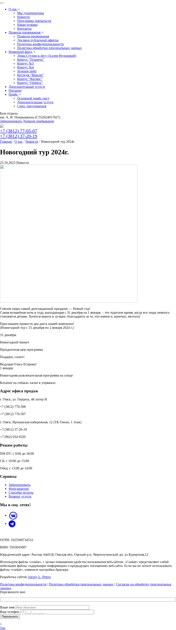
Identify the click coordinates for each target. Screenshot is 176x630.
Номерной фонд (21, 52)
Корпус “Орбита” (30, 83)
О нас (13, 9)
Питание (15, 90)
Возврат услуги (20, 496)
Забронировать (11, 121)
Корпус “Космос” (29, 79)
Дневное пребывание (38, 121)
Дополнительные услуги (27, 86)
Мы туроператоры (30, 13)
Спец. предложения (31, 106)
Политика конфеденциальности (40, 44)
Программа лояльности (34, 21)
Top (2, 628)
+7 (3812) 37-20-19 (18, 136)
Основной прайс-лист (33, 98)
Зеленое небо (26, 71)
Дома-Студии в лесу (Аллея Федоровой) (46, 55)
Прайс (14, 94)
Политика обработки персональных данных (49, 48)
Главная (6, 141)
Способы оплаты (21, 492)
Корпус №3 (25, 63)
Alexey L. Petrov (39, 577)
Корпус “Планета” (30, 59)
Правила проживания (25, 32)
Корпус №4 (25, 67)
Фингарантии (19, 488)
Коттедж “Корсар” (30, 75)
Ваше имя (7, 607)
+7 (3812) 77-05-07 (18, 131)
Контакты (24, 28)
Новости (23, 17)
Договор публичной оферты (38, 40)
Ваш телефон (10, 612)
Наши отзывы (27, 24)
